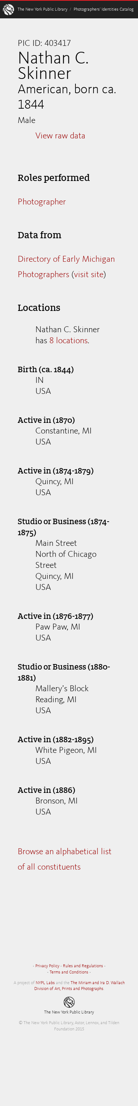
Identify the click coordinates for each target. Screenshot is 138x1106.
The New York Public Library (42, 9)
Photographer (42, 202)
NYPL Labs (45, 983)
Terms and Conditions (69, 972)
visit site (88, 275)
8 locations (68, 341)
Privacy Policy (47, 966)
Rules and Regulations (83, 966)
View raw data (60, 136)
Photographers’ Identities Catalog (104, 9)
